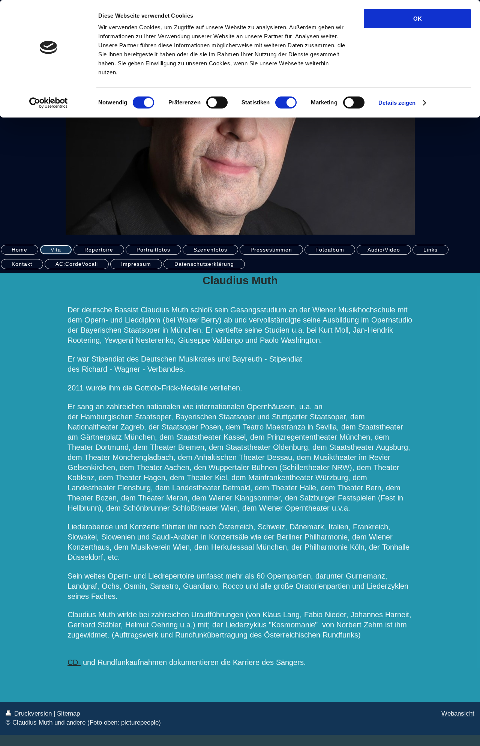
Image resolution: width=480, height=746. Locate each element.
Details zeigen (397, 102)
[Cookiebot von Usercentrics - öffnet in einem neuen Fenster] (48, 103)
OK (417, 18)
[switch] (217, 102)
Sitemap (68, 713)
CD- (74, 662)
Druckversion (33, 713)
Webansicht (457, 713)
